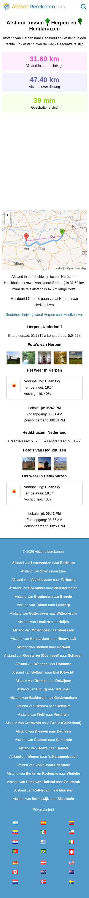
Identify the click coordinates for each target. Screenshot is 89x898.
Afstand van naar (43, 563)
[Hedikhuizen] (29, 470)
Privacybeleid (43, 810)
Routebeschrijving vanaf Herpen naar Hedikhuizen (44, 314)
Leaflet (59, 268)
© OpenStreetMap (75, 268)
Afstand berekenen (49, 551)
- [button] (7, 221)
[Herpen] (13, 364)
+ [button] (7, 215)
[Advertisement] (44, 158)
